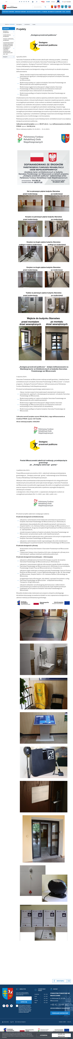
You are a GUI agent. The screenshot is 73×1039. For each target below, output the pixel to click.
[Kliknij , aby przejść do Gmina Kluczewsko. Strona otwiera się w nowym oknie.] (66, 7)
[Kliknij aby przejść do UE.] (58, 2)
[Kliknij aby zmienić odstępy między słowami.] (26, 2)
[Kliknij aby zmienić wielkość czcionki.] (20, 2)
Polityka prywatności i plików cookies (25, 1011)
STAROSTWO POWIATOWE (8, 11)
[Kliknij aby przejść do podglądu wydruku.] (69, 981)
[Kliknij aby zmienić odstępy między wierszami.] (24, 2)
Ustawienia (43, 1035)
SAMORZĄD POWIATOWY (20, 11)
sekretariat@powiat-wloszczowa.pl (60, 1008)
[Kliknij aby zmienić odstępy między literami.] (22, 2)
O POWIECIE (44, 11)
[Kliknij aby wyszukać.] (45, 6)
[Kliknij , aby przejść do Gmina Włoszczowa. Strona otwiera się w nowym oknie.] (52, 7)
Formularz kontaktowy (60, 1013)
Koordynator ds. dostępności (7, 35)
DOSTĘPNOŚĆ (12, 24)
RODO (63, 11)
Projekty (5, 56)
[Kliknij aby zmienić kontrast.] (32, 1)
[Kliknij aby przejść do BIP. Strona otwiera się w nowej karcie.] (43, 2)
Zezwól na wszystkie (61, 1035)
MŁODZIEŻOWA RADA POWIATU (34, 11)
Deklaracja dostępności (6, 32)
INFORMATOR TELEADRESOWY (55, 11)
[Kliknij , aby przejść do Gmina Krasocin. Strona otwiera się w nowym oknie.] (69, 7)
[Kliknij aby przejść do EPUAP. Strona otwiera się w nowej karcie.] (48, 1)
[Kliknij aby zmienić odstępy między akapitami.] (28, 2)
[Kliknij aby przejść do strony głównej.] (9, 7)
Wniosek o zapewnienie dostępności (8, 39)
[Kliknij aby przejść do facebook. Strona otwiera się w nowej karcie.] (36, 1)
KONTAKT (68, 11)
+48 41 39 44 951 (59, 1004)
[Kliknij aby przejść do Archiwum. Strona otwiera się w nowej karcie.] (53, 1)
